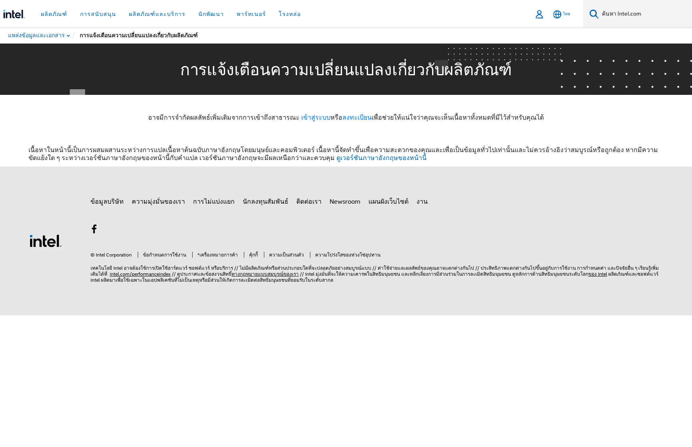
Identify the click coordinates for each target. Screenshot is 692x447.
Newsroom (345, 202)
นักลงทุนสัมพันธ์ (265, 202)
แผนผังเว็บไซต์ (388, 202)
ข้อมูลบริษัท (107, 202)
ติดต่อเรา (309, 202)
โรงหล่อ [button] (290, 14)
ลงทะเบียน (357, 118)
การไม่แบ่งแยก (214, 202)
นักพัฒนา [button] (211, 14)
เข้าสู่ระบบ (315, 118)
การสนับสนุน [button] (98, 14)
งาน (422, 202)
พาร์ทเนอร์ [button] (251, 14)
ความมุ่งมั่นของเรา (158, 202)
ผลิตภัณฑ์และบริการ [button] (157, 14)
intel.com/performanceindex (140, 274)
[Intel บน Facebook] (94, 230)
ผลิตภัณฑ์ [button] (54, 14)
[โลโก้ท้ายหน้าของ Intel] (46, 241)
